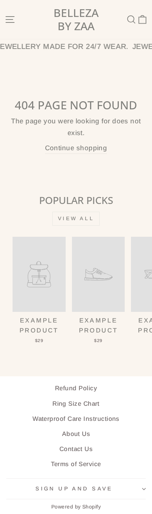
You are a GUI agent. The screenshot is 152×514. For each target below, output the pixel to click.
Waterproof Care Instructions (76, 418)
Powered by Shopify (76, 507)
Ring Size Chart (76, 403)
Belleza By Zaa (76, 19)
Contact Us (76, 449)
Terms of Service (76, 464)
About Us (76, 433)
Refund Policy (76, 388)
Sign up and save (74, 489)
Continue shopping (76, 148)
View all (76, 218)
